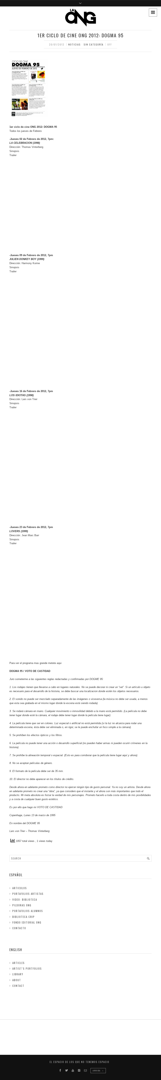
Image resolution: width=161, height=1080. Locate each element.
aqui (59, 663)
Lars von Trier (29, 399)
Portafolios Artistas (28, 894)
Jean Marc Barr (30, 535)
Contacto (19, 928)
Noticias (74, 44)
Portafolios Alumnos (27, 911)
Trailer (12, 155)
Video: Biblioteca (24, 899)
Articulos (19, 888)
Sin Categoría (93, 44)
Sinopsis (14, 151)
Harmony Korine (31, 263)
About (16, 980)
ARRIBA (97, 1070)
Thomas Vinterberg (32, 147)
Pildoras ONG (21, 905)
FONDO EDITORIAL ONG (26, 922)
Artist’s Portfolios (27, 968)
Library (17, 974)
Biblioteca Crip (23, 917)
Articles (18, 963)
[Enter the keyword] (148, 858)
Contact (18, 986)
